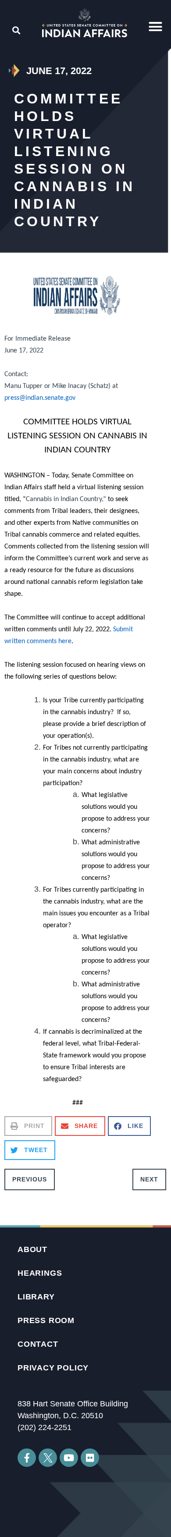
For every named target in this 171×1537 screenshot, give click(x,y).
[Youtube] (69, 1457)
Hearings (40, 1273)
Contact (38, 1344)
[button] (156, 27)
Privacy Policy (53, 1367)
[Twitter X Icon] (48, 1457)
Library (36, 1296)
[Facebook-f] (27, 1457)
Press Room (46, 1320)
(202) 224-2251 (44, 1427)
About (32, 1249)
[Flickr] (90, 1457)
